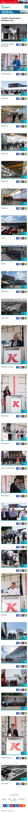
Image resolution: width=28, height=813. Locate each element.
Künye (9, 799)
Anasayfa (4, 799)
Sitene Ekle (13, 801)
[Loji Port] (5, 7)
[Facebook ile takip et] (5, 805)
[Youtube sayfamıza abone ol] (12, 805)
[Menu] (26, 7)
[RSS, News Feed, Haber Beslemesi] (23, 805)
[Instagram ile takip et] (20, 805)
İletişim (15, 799)
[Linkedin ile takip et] (16, 805)
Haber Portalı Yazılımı (9, 810)
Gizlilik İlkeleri (21, 799)
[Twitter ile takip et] (8, 805)
